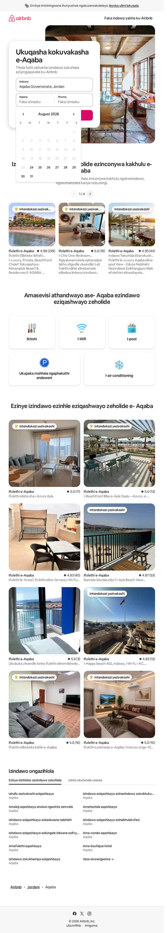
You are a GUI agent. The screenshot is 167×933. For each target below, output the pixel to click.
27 (57, 167)
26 (48, 167)
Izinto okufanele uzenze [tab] (85, 780)
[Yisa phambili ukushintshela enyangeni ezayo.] (73, 114)
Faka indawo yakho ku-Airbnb (128, 18)
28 (65, 167)
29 (74, 167)
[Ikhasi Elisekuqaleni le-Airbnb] (20, 18)
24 (31, 167)
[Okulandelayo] (90, 193)
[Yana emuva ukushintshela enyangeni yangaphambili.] (23, 114)
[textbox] (35, 101)
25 (40, 167)
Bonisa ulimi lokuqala (124, 6)
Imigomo (91, 926)
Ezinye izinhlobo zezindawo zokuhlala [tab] (35, 780)
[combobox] (54, 86)
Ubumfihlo (73, 926)
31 (31, 176)
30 (23, 176)
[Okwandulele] (73, 193)
